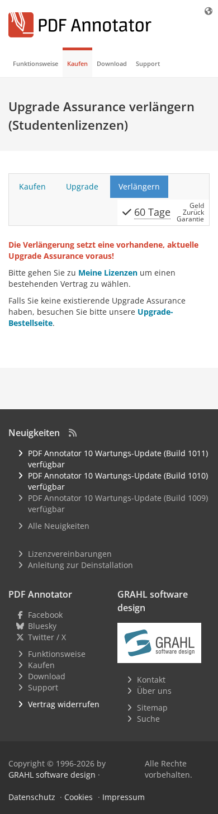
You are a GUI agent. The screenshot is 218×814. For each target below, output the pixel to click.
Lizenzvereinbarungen (70, 553)
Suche (148, 718)
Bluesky (42, 626)
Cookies (78, 797)
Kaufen (77, 63)
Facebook (45, 614)
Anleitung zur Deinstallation (80, 565)
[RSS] (72, 433)
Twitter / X (47, 637)
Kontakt (151, 679)
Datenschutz (31, 797)
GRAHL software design (52, 774)
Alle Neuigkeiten (58, 525)
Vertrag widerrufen (63, 704)
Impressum (123, 797)
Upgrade (82, 186)
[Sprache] (209, 11)
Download (112, 63)
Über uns (154, 690)
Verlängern (139, 186)
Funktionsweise (35, 63)
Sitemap (152, 707)
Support (148, 63)
